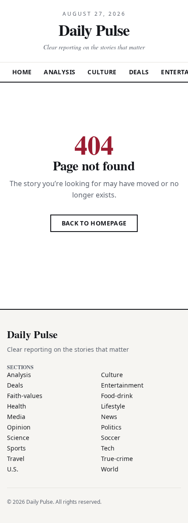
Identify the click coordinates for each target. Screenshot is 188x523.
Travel (15, 458)
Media (16, 416)
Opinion (19, 427)
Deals (139, 72)
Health (16, 406)
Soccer (110, 437)
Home (21, 72)
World (109, 469)
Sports (16, 448)
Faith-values (24, 395)
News (109, 416)
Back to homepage (94, 223)
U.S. (12, 469)
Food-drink (116, 395)
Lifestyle (113, 406)
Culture (101, 72)
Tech (108, 448)
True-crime (117, 458)
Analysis (59, 72)
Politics (111, 427)
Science (18, 437)
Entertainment (122, 385)
